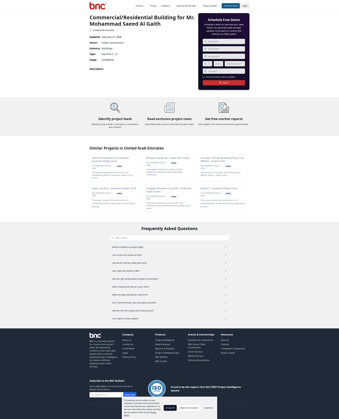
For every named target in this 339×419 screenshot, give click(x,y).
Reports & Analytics (165, 348)
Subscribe (130, 394)
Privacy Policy (129, 357)
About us (126, 340)
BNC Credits (161, 361)
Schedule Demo (231, 6)
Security (225, 340)
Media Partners (196, 356)
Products (139, 6)
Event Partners (195, 351)
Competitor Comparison (233, 348)
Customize (208, 408)
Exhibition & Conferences (200, 340)
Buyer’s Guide (228, 352)
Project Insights (210, 6)
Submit (225, 82)
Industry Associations (199, 360)
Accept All (170, 408)
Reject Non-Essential (189, 408)
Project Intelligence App (167, 352)
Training (225, 344)
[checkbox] (204, 77)
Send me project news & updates (220, 77)
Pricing (153, 6)
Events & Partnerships (186, 6)
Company (165, 6)
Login (244, 6)
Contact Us (127, 344)
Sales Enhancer (162, 344)
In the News (128, 348)
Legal (125, 352)
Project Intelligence (165, 340)
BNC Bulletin (161, 357)
